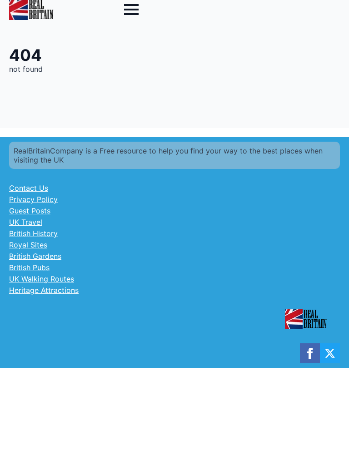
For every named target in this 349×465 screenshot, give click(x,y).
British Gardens (35, 256)
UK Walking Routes (41, 278)
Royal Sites (28, 244)
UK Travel (25, 222)
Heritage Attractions (44, 290)
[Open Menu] (131, 9)
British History (33, 233)
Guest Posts (29, 210)
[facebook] (310, 353)
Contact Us (28, 188)
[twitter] (330, 353)
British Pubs (29, 267)
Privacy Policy (33, 199)
